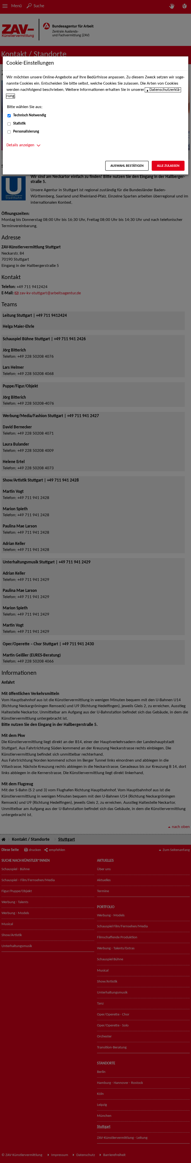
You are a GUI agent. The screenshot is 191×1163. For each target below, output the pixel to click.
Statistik (19, 124)
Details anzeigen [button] (20, 145)
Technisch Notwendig (29, 115)
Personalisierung (26, 132)
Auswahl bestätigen (126, 166)
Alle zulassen (168, 166)
